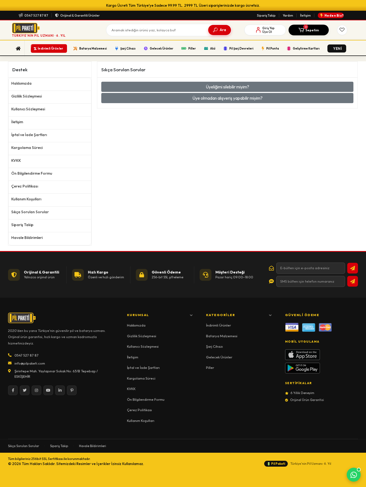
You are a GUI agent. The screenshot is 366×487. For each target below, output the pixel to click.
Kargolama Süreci (27, 147)
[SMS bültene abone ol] (352, 281)
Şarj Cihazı (214, 346)
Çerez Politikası (24, 186)
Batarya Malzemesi (221, 336)
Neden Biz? (334, 15)
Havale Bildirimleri (27, 237)
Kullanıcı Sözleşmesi (28, 109)
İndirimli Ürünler (218, 325)
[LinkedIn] (60, 390)
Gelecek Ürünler (219, 357)
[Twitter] (24, 390)
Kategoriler (220, 315)
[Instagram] (36, 390)
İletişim (305, 15)
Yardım (288, 15)
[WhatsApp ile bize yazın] (354, 475)
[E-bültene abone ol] (352, 268)
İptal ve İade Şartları (29, 134)
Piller (210, 367)
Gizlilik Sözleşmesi (26, 96)
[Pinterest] (72, 390)
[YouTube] (48, 390)
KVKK (16, 160)
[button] (309, 30)
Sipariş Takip (266, 15)
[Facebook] (13, 390)
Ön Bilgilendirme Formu (31, 173)
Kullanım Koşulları (26, 199)
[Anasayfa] (18, 48)
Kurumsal (138, 315)
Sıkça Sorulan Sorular (30, 211)
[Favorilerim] (342, 30)
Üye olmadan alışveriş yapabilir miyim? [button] (227, 98)
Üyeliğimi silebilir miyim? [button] (227, 86)
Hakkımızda (21, 83)
